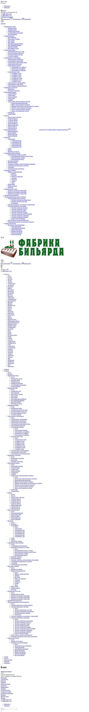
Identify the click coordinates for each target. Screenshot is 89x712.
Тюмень (10, 354)
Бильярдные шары (16, 408)
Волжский (11, 293)
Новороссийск (12, 325)
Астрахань (11, 285)
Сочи (9, 344)
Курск (9, 316)
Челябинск (11, 361)
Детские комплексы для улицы (24, 621)
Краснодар (11, 313)
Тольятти (10, 352)
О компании (4, 679)
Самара (10, 338)
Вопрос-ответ (5, 696)
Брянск (10, 288)
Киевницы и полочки (17, 458)
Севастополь (11, 341)
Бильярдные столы (16, 378)
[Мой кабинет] (2, 265)
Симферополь (12, 343)
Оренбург (10, 329)
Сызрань (10, 349)
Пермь (9, 333)
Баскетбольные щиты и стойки (24, 550)
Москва (10, 279)
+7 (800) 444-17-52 (6, 14)
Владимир (11, 290)
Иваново (10, 302)
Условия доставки (6, 692)
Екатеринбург (12, 300)
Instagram (7, 7)
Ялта (9, 365)
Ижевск (10, 304)
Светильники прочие (21, 430)
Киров (9, 310)
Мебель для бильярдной (22, 574)
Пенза (9, 332)
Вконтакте (7, 6)
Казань (10, 307)
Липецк (10, 318)
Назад (9, 275)
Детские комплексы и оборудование (22, 605)
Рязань (9, 336)
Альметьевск (11, 283)
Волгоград (11, 291)
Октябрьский (11, 327)
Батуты (13, 496)
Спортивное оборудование (19, 546)
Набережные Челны (13, 321)
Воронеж (10, 296)
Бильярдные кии (16, 391)
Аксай (9, 280)
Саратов (10, 340)
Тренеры (3, 682)
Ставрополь (11, 346)
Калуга (10, 308)
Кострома (10, 311)
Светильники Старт (20, 439)
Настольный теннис (17, 466)
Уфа (9, 358)
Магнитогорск (12, 319)
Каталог (10, 374)
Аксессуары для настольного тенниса (26, 478)
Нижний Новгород (13, 322)
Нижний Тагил (12, 324)
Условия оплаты (5, 690)
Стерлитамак (11, 347)
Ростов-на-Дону (12, 335)
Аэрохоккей (18, 528)
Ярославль (11, 366)
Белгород (10, 286)
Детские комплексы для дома (23, 610)
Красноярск (11, 315)
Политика (4, 685)
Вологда (10, 294)
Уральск (10, 357)
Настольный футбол (17, 513)
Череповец (11, 363)
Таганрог (10, 350)
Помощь (3, 688)
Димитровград (12, 299)
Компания (4, 677)
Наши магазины (5, 684)
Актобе (10, 282)
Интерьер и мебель (16, 569)
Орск (9, 330)
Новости (3, 681)
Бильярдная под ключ (17, 594)
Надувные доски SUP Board (23, 646)
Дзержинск (11, 297)
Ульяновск (11, 355)
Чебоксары (11, 360)
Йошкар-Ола (11, 305)
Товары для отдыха (17, 641)
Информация (4, 687)
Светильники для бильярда (19, 419)
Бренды (3, 698)
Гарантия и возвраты (7, 693)
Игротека (14, 524)
